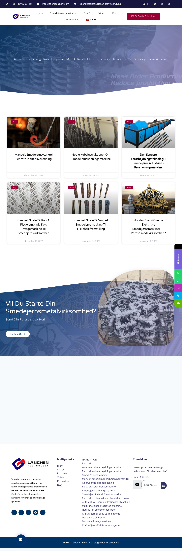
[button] (144, 4)
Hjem (40, 13)
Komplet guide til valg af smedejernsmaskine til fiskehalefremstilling (91, 225)
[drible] (35, 512)
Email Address (141, 477)
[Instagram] (43, 512)
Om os (87, 13)
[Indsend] (164, 485)
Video (102, 13)
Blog (114, 13)
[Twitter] (21, 512)
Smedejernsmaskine (62, 13)
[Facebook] (14, 512)
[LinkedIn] (28, 512)
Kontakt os (72, 19)
